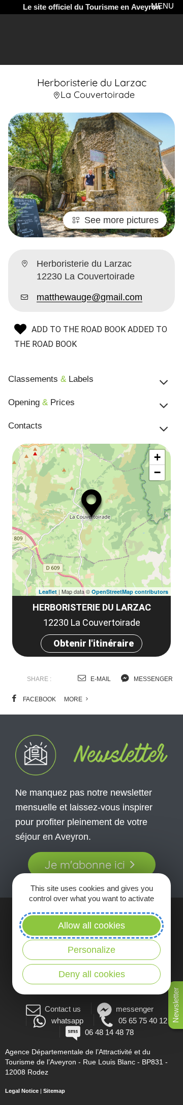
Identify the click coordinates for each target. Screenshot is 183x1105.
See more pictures (121, 220)
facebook (38, 699)
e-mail (100, 679)
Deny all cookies (91, 974)
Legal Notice (22, 1091)
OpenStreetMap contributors (130, 591)
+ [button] (157, 457)
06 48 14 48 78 (109, 1032)
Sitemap (54, 1091)
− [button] (157, 472)
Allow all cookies (91, 925)
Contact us (63, 1009)
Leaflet (48, 591)
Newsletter (175, 1005)
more (74, 699)
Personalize (91, 950)
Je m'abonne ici (84, 865)
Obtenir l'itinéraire (93, 643)
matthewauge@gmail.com (89, 297)
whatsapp (67, 1020)
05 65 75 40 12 (142, 1020)
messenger (152, 679)
